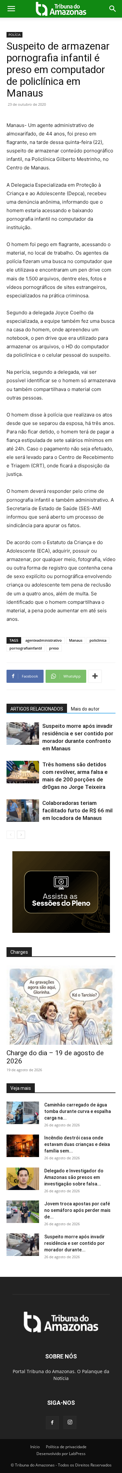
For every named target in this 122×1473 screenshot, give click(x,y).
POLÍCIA (14, 34)
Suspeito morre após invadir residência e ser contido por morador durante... (74, 1243)
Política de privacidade (66, 1446)
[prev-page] (11, 835)
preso (54, 648)
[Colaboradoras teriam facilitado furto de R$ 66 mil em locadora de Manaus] (23, 810)
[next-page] (21, 835)
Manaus (75, 640)
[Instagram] (69, 1422)
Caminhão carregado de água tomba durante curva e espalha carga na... (77, 1111)
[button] (11, 9)
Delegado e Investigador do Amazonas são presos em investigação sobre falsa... (73, 1177)
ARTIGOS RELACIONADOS (36, 709)
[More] (95, 676)
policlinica (97, 640)
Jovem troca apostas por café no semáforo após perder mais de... (77, 1210)
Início (35, 1446)
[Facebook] (52, 1422)
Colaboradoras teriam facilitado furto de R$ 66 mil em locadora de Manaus (77, 810)
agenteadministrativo (43, 640)
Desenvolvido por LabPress (61, 1453)
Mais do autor (85, 709)
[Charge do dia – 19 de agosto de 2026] (61, 1005)
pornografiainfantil (25, 648)
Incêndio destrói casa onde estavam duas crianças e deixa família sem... (77, 1144)
